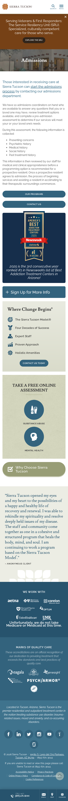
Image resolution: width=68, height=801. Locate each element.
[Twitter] (29, 734)
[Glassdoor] (34, 744)
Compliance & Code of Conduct (46, 776)
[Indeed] (60, 734)
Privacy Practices (45, 772)
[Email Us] (44, 795)
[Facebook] (8, 734)
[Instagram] (39, 734)
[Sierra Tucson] (17, 7)
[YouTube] (49, 734)
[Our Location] (52, 795)
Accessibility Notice (25, 772)
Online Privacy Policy (18, 776)
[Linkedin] (19, 734)
